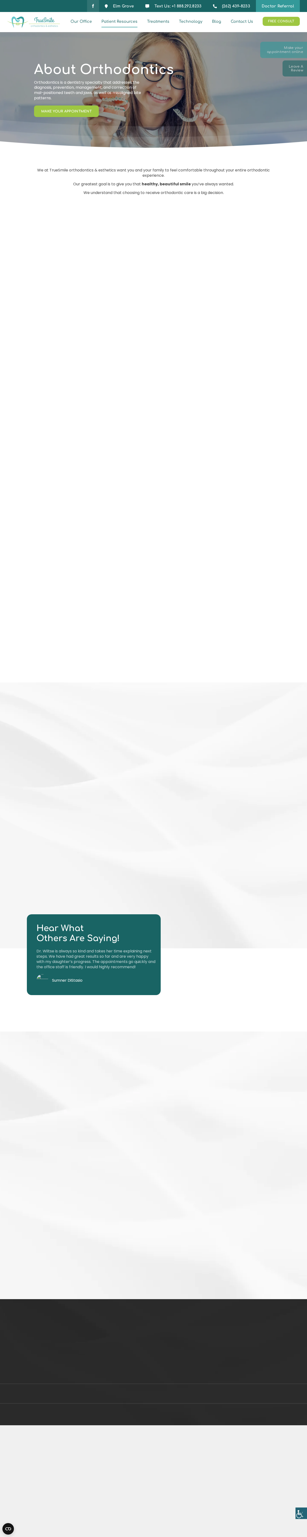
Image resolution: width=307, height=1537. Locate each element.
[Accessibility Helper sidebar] (301, 1513)
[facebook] (93, 6)
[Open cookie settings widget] (8, 1529)
